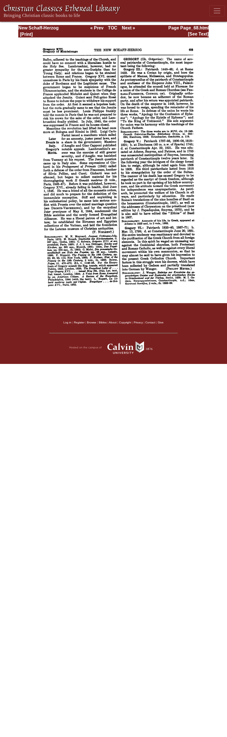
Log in (67, 322)
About (113, 322)
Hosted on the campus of (85, 347)
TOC (112, 28)
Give (161, 322)
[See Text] (198, 34)
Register (79, 322)
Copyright (125, 322)
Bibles (103, 322)
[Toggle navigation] (217, 10)
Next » (128, 28)
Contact (150, 322)
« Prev (97, 28)
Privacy (138, 322)
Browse (91, 322)
